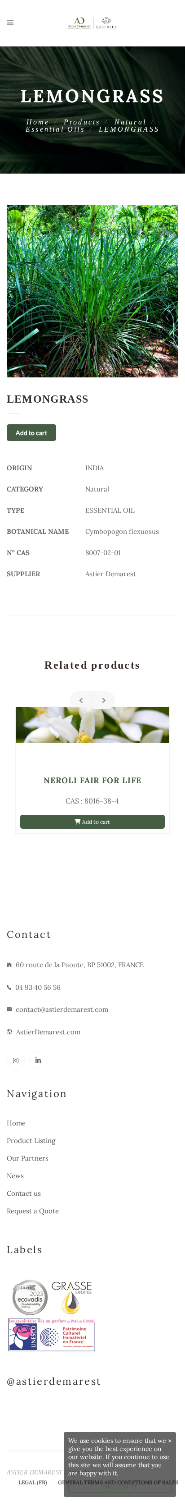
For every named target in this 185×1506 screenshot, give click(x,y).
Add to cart (31, 432)
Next (103, 700)
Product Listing (31, 1140)
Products (82, 122)
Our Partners (27, 1158)
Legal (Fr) (32, 1482)
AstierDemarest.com (48, 1032)
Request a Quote (33, 1211)
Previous (81, 700)
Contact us (24, 1193)
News (15, 1175)
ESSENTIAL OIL (110, 510)
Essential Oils (55, 129)
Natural (130, 122)
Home (38, 122)
